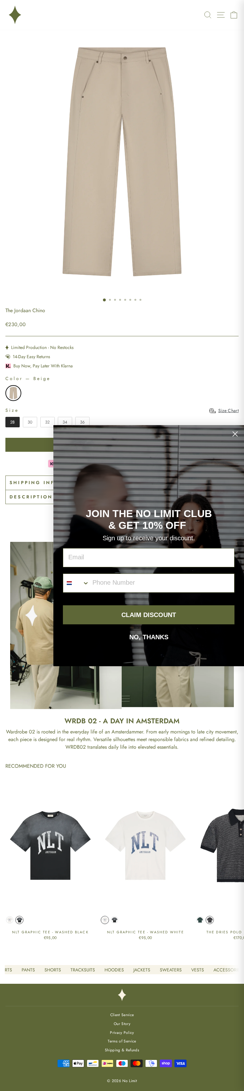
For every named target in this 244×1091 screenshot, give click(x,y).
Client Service (122, 1014)
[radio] (13, 393)
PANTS (28, 970)
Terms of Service (122, 1041)
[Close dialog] (235, 434)
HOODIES (114, 970)
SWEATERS (171, 970)
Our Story (122, 1023)
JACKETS (141, 970)
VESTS (197, 970)
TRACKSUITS (83, 970)
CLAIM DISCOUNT (148, 614)
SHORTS (52, 970)
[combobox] (76, 583)
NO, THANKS (148, 637)
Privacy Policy (122, 1032)
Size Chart (228, 411)
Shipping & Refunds (122, 1050)
